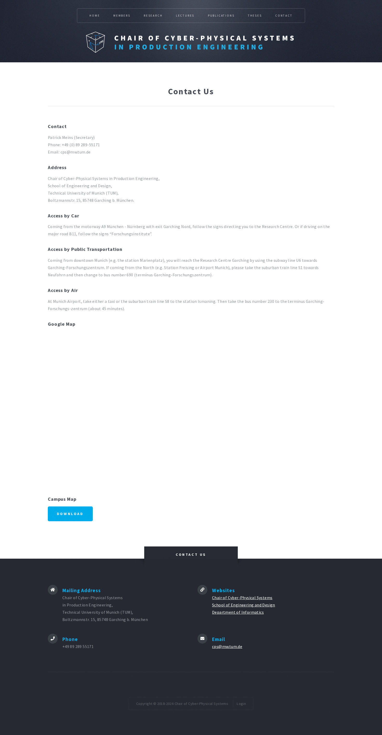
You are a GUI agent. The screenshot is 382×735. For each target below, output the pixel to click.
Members (121, 15)
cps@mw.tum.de (227, 646)
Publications (221, 15)
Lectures (185, 15)
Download (70, 513)
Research (153, 15)
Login (241, 703)
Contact (284, 15)
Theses (255, 15)
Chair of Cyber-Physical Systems (242, 597)
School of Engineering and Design (243, 604)
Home (94, 15)
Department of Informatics (238, 612)
